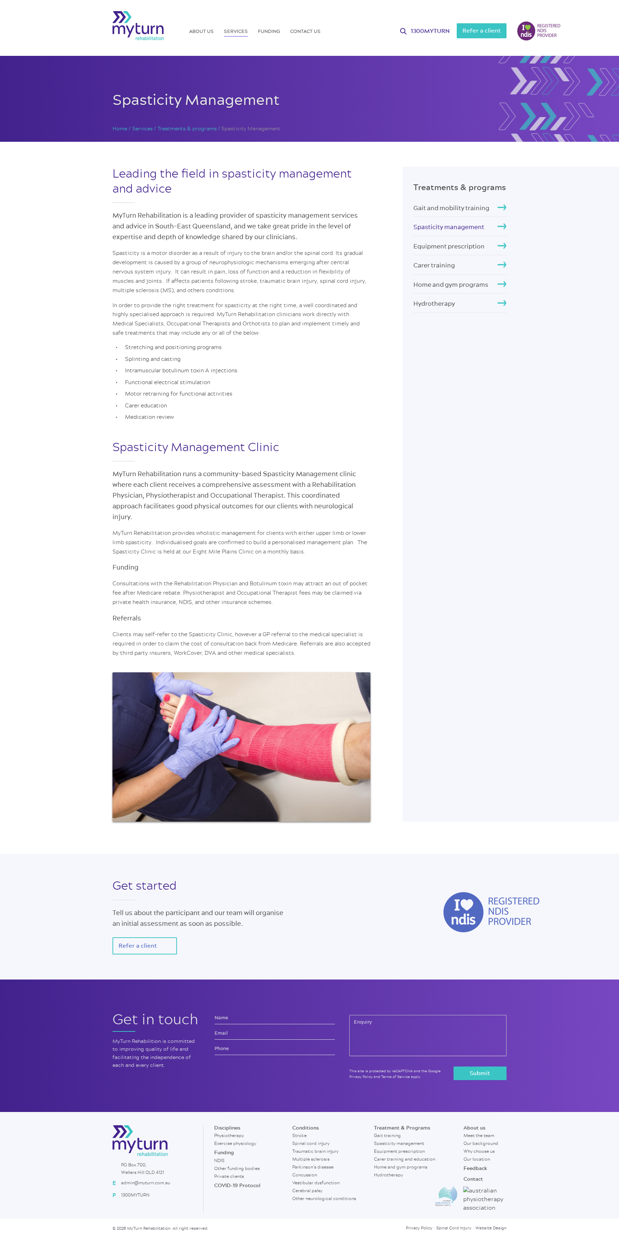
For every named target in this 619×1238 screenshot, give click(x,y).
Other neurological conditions (324, 1198)
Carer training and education (404, 1159)
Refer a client (481, 31)
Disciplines (227, 1128)
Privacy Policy (361, 1077)
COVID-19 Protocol (237, 1185)
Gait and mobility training (451, 208)
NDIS (219, 1161)
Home (119, 128)
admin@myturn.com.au (145, 1183)
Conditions (305, 1128)
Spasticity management (448, 227)
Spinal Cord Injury (453, 1228)
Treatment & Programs (402, 1128)
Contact (473, 1179)
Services (236, 31)
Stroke (299, 1135)
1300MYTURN (430, 31)
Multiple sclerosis (311, 1159)
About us (201, 31)
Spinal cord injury (311, 1143)
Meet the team (479, 1135)
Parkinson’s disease (313, 1167)
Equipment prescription (449, 246)
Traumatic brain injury (315, 1151)
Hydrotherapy (434, 303)
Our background (481, 1143)
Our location (477, 1159)
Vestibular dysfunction (316, 1183)
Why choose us (479, 1151)
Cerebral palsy (307, 1191)
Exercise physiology (235, 1143)
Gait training (387, 1135)
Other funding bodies (237, 1168)
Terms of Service (395, 1077)
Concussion (304, 1175)
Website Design (491, 1228)
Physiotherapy (229, 1135)
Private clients (229, 1176)
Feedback (475, 1168)
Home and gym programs (450, 284)
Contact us (305, 31)
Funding (269, 31)
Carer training (434, 265)
